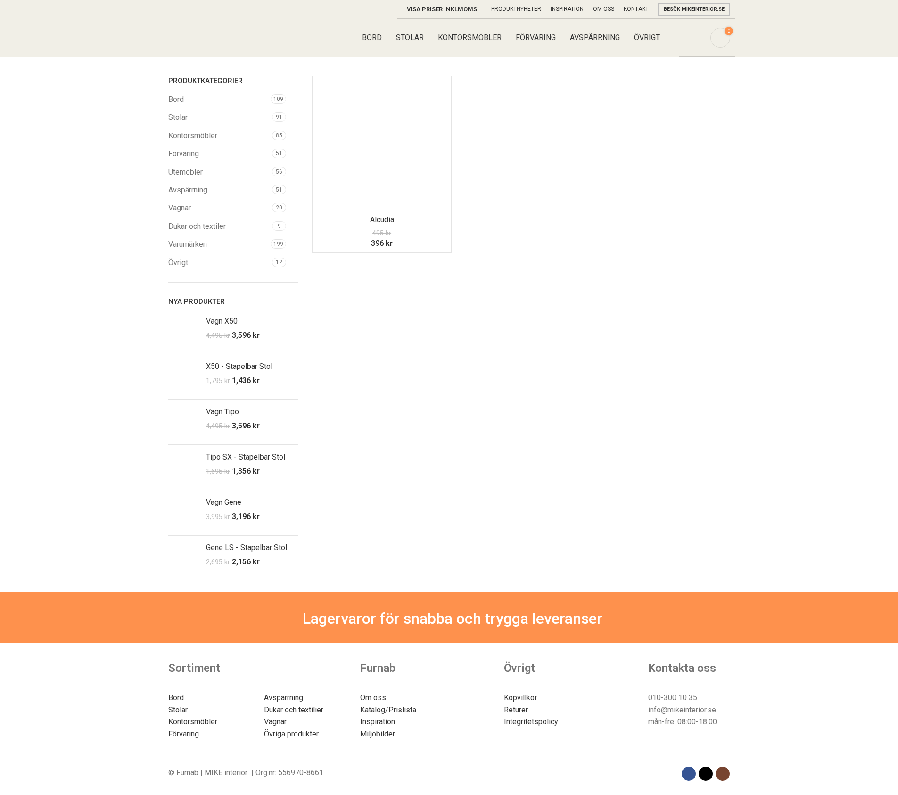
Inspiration (377, 721)
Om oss (373, 697)
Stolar (178, 117)
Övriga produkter (291, 733)
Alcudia (382, 219)
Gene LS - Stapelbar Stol (246, 547)
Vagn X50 (222, 321)
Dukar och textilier (293, 709)
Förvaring (183, 153)
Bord (176, 99)
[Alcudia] (381, 145)
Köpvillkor (520, 697)
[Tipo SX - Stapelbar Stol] (183, 467)
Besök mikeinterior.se (694, 9)
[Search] (697, 37)
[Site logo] (212, 37)
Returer (516, 709)
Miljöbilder (377, 733)
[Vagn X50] (183, 331)
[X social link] (706, 774)
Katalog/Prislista (388, 709)
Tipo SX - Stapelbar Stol (245, 456)
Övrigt (178, 262)
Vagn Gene (223, 502)
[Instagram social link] (723, 774)
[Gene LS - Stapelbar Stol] (183, 558)
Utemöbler (185, 171)
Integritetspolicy (531, 721)
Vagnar (179, 207)
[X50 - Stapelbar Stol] (183, 376)
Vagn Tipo (222, 411)
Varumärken (187, 244)
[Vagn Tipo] (183, 422)
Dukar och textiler (197, 226)
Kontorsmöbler (192, 135)
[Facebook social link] (689, 774)
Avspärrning (187, 189)
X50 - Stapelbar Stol (239, 366)
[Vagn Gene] (183, 512)
